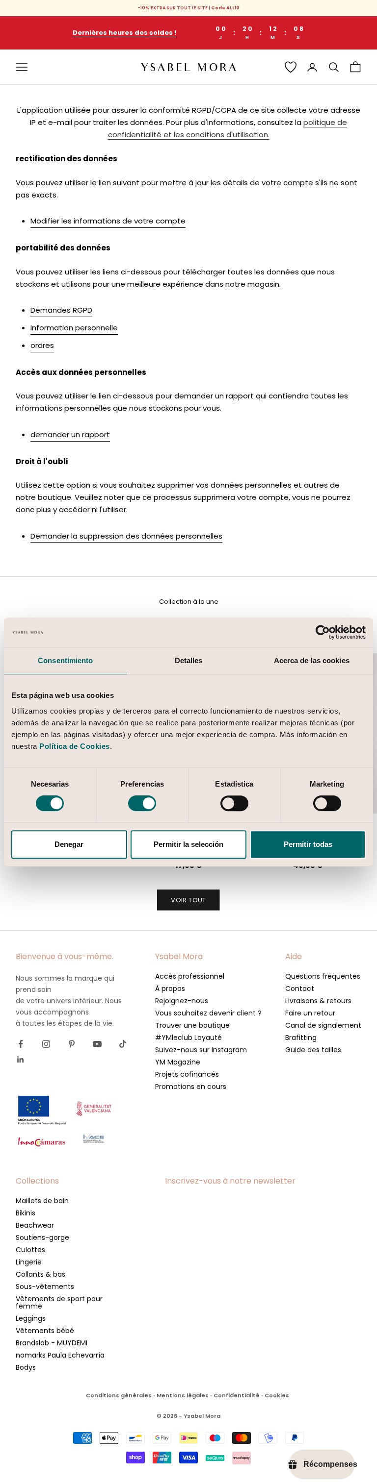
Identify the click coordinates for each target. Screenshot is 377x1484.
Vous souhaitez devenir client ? (208, 1013)
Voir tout (188, 900)
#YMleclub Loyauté (188, 1037)
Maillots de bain (42, 1201)
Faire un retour (310, 1013)
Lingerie (29, 1262)
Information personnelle (74, 327)
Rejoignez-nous (181, 1001)
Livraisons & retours (318, 1001)
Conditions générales (119, 1395)
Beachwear (35, 1225)
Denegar (68, 844)
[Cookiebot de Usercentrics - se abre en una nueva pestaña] (323, 632)
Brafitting (301, 1037)
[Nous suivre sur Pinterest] (72, 1044)
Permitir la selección (188, 844)
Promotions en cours (190, 1086)
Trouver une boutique (192, 1025)
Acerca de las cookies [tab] (312, 660)
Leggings (31, 1318)
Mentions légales (183, 1395)
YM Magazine (177, 1062)
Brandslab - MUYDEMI (51, 1343)
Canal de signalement (323, 1025)
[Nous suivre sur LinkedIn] (21, 1059)
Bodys (26, 1367)
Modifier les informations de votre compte (108, 221)
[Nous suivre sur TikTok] (123, 1044)
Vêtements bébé (45, 1331)
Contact (299, 988)
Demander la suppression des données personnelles (126, 536)
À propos (170, 988)
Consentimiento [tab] (65, 660)
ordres (42, 345)
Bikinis (25, 1213)
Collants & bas (40, 1274)
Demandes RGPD (61, 310)
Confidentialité (237, 1395)
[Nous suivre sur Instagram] (46, 1044)
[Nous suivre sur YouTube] (97, 1044)
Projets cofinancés (187, 1074)
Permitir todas (308, 844)
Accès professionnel (189, 976)
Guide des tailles (313, 1050)
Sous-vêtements (45, 1286)
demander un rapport (70, 434)
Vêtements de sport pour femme (59, 1302)
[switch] (142, 803)
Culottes (30, 1250)
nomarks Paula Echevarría (60, 1355)
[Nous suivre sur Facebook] (21, 1044)
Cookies (277, 1395)
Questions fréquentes (322, 976)
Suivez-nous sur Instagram (201, 1050)
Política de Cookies (74, 746)
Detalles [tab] (189, 660)
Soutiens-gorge (42, 1237)
